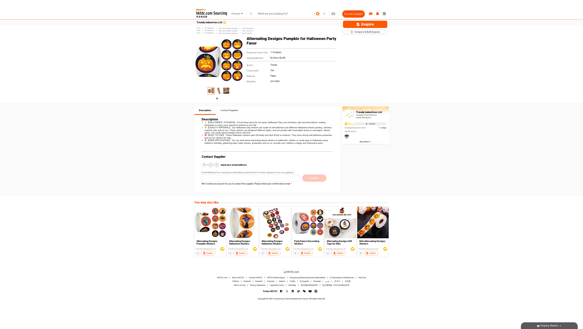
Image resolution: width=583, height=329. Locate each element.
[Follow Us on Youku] (315, 291)
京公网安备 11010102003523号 (335, 285)
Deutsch (247, 281)
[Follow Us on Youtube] (310, 291)
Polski (292, 281)
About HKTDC (238, 277)
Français (270, 281)
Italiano (282, 281)
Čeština (235, 281)
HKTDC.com (222, 277)
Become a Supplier (353, 14)
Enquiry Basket (549, 325)
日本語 (348, 281)
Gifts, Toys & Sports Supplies (228, 28)
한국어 (337, 281)
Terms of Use (239, 285)
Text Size (362, 277)
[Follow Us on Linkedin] (292, 291)
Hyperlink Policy (277, 285)
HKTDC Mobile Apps (276, 277)
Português (304, 281)
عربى (327, 281)
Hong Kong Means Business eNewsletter (307, 277)
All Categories (209, 28)
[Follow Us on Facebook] (281, 291)
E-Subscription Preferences (342, 277)
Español (259, 281)
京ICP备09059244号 (309, 285)
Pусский (317, 281)
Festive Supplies (248, 28)
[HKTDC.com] (291, 272)
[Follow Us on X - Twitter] (287, 291)
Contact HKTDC (255, 277)
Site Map (292, 285)
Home (198, 28)
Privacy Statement (257, 285)
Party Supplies (247, 33)
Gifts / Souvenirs (248, 31)
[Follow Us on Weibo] (298, 291)
